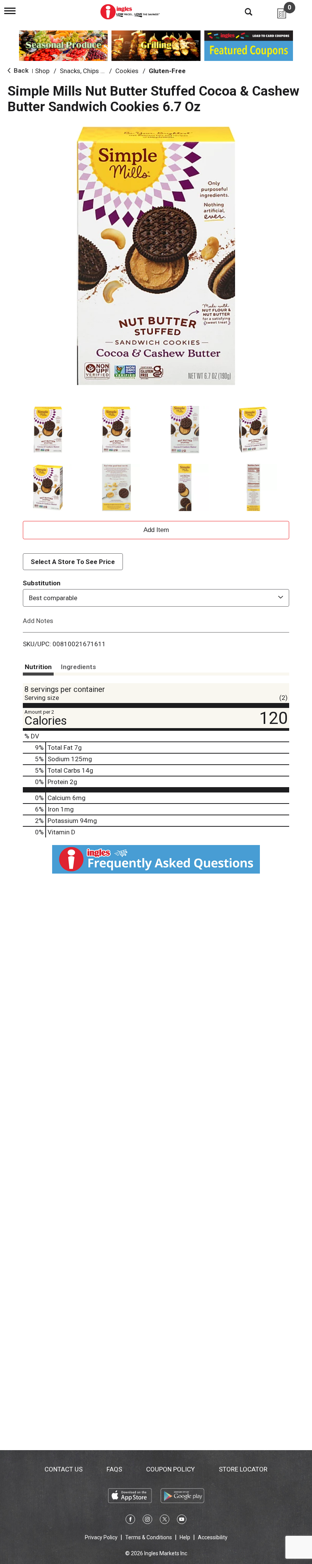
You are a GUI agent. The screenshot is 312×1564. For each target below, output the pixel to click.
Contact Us (64, 1469)
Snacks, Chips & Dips (89, 71)
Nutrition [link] (38, 667)
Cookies (126, 71)
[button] (48, 429)
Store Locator (243, 1469)
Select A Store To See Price (73, 562)
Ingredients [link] (78, 667)
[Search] (242, 11)
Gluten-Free (167, 71)
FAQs (114, 1469)
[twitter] (164, 1521)
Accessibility (213, 1537)
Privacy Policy (101, 1537)
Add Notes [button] (38, 621)
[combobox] (156, 597)
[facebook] (130, 1521)
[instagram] (147, 1521)
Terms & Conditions (148, 1537)
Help (185, 1537)
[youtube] (181, 1521)
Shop (42, 71)
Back (20, 70)
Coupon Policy (170, 1469)
